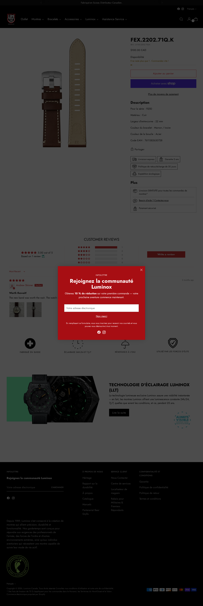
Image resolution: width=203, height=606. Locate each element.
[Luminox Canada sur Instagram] (104, 332)
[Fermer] (141, 269)
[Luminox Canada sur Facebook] (99, 332)
